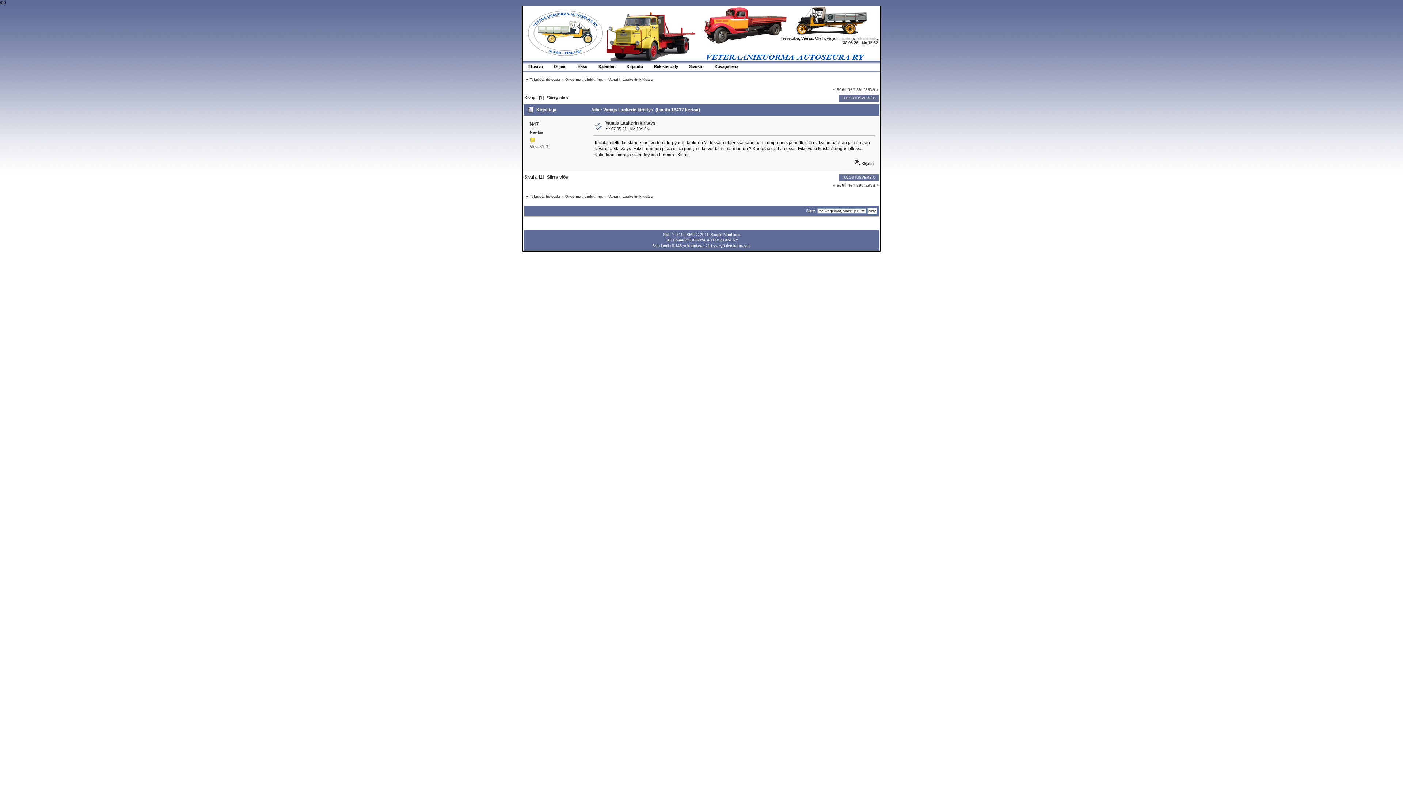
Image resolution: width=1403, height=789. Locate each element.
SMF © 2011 (697, 234)
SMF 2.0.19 (673, 234)
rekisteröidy (866, 38)
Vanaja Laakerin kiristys (630, 123)
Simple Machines (726, 234)
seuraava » (867, 89)
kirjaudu (843, 38)
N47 (534, 124)
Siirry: (811, 211)
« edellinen (844, 89)
